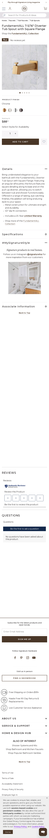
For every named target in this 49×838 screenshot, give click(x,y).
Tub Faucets (23, 20)
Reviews (9, 472)
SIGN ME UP (24, 639)
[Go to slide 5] (29, 92)
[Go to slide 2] (22, 92)
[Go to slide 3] (24, 92)
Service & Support (16, 725)
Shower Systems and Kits (24, 745)
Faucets (12, 20)
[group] (23, 2)
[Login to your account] (10, 8)
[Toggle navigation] (5, 8)
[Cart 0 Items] (45, 8)
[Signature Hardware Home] (24, 8)
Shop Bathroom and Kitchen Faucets (24, 749)
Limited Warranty (33, 216)
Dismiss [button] (8, 832)
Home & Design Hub (16, 733)
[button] (46, 797)
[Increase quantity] (15, 133)
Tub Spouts (35, 20)
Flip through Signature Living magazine (24, 2)
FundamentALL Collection (25, 33)
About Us (9, 718)
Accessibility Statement (12, 784)
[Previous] (2, 2)
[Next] (45, 2)
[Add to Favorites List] (44, 142)
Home (4, 20)
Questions (11, 515)
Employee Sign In (10, 795)
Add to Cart (20, 142)
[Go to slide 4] (26, 92)
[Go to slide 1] (20, 92)
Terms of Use (7, 773)
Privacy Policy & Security (12, 789)
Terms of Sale (8, 778)
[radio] (4, 110)
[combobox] (24, 15)
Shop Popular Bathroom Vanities (24, 753)
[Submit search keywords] (4, 15)
